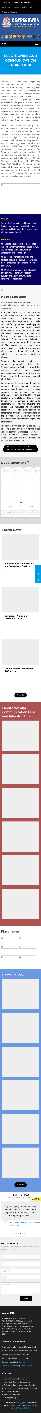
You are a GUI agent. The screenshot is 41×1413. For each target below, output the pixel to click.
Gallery (24, 7)
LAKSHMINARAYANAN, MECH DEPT (25, 1223)
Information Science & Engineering (17, 1382)
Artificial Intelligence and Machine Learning (20, 1385)
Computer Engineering (12, 1391)
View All (20, 695)
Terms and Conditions (10, 1366)
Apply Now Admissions (36, 1199)
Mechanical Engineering (12, 1395)
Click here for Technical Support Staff (20, 450)
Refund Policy (26, 1366)
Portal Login (6, 7)
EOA (30, 7)
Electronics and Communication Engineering (20, 1388)
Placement (16, 7)
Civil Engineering (10, 1398)
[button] (16, 1233)
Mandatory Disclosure (9, 12)
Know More (8, 512)
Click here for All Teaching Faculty (20, 447)
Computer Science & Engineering (16, 1379)
